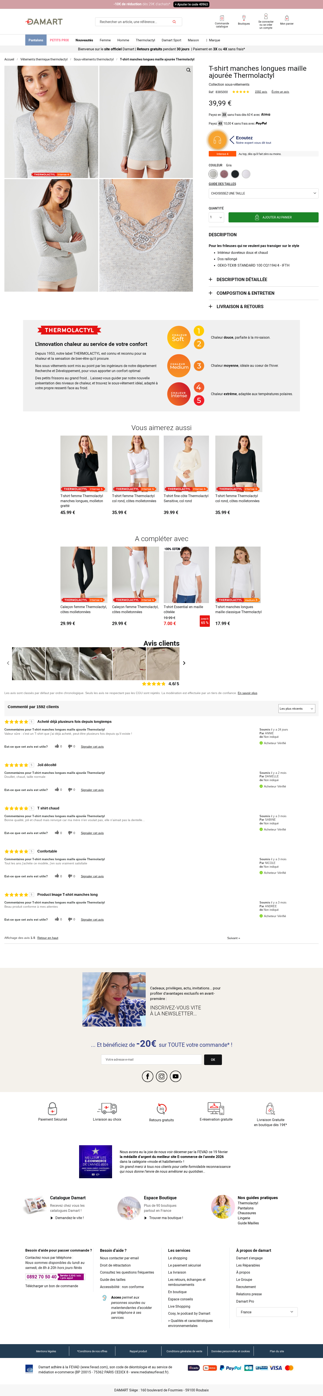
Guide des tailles (112, 1279)
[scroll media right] (184, 663)
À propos (243, 1272)
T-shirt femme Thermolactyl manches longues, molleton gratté (81, 500)
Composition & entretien (245, 293)
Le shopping (177, 1258)
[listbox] (264, 175)
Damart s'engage (249, 1258)
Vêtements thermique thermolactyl (43, 59)
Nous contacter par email (119, 1258)
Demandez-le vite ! (69, 1217)
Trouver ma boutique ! (166, 1217)
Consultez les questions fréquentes (127, 1272)
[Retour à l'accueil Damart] (44, 22)
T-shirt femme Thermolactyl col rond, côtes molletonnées (134, 498)
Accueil (9, 59)
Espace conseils (180, 1299)
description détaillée (242, 279)
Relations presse (249, 1294)
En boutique (177, 1291)
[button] (264, 193)
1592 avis (261, 91)
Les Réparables (248, 1265)
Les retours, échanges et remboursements (186, 1282)
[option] (213, 174)
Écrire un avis (280, 91)
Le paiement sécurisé (184, 1265)
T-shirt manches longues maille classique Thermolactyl (238, 609)
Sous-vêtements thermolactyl (94, 59)
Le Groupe (244, 1279)
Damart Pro (245, 1301)
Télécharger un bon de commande (51, 1285)
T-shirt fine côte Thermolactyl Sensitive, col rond (186, 498)
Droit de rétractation (115, 1265)
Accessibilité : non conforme (122, 1286)
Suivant (233, 938)
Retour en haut (47, 938)
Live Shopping (179, 1306)
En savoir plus (247, 693)
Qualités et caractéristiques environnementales (190, 1323)
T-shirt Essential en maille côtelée (183, 609)
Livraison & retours (240, 306)
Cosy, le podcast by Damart (189, 1313)
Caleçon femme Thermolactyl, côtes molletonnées (83, 609)
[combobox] (138, 21)
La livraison (177, 1272)
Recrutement (246, 1286)
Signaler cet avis (92, 746)
